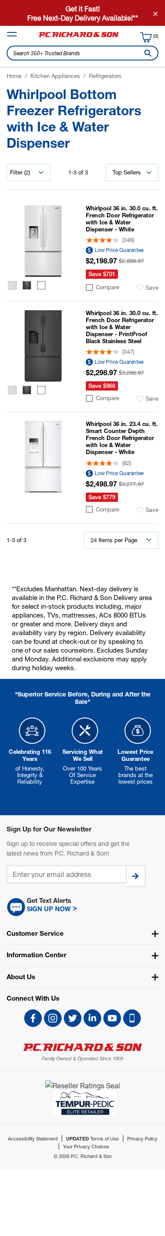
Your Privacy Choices (86, 1146)
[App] (132, 1018)
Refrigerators (105, 75)
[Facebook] (33, 1018)
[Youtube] (112, 1018)
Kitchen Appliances (55, 75)
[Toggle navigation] (12, 34)
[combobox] (82, 53)
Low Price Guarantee (119, 250)
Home (14, 75)
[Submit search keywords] (146, 53)
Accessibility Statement (33, 1138)
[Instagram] (53, 1018)
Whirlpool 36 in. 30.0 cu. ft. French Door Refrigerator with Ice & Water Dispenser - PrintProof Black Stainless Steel (122, 327)
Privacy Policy (142, 1138)
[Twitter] (72, 1018)
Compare (107, 287)
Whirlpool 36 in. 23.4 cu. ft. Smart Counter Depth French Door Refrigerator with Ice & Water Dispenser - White (122, 437)
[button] (82, 907)
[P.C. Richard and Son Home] (79, 36)
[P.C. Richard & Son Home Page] (82, 1047)
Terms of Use (92, 1138)
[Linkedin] (92, 1018)
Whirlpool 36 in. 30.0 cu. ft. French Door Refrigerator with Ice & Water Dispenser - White (122, 219)
